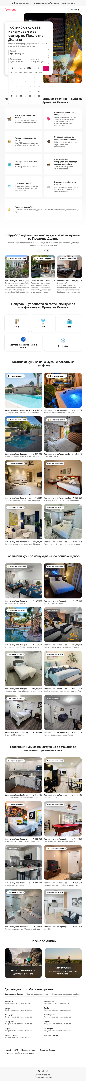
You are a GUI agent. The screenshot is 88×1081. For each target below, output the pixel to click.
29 (34, 96)
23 (39, 91)
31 (12, 101)
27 (25, 96)
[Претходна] (39, 251)
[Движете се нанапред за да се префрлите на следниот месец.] (38, 68)
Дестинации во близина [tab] (14, 994)
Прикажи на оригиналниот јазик (62, 3)
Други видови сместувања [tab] (37, 994)
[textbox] (18, 61)
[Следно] (47, 251)
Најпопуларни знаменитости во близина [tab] (67, 994)
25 (17, 96)
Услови (49, 1077)
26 (21, 96)
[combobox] (28, 53)
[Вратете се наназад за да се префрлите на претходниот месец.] (12, 68)
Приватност (39, 1077)
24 (12, 96)
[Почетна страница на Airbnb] (10, 9)
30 (39, 96)
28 (30, 96)
